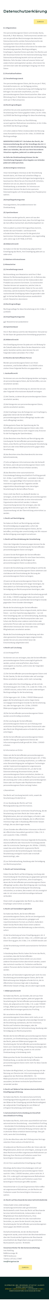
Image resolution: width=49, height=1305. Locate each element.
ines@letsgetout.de (11, 1261)
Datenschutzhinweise (19, 1289)
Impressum (8, 1289)
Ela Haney (40, 1289)
